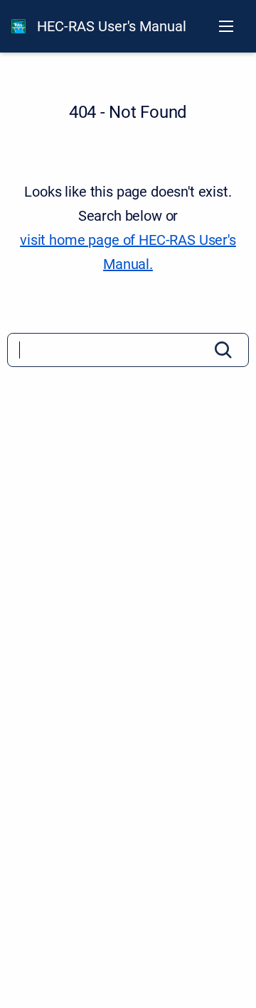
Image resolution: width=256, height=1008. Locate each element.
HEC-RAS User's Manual (111, 26)
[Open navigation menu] (226, 26)
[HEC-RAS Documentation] (18, 26)
